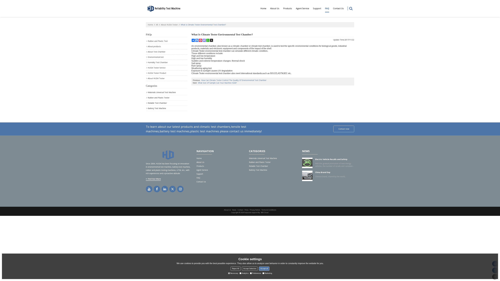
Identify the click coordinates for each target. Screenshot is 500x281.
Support (317, 8)
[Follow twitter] (172, 189)
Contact (240, 210)
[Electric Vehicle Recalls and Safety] (307, 163)
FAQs (246, 210)
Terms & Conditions (268, 210)
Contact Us (338, 8)
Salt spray (196, 63)
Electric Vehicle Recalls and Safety (331, 159)
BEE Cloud (264, 212)
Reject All (235, 269)
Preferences (256, 273)
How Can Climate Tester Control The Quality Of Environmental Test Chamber (233, 80)
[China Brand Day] (307, 176)
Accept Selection (249, 269)
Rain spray (196, 66)
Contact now (343, 129)
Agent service (302, 8)
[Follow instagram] (180, 189)
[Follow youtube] (149, 189)
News (234, 210)
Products (287, 8)
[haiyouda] (164, 8)
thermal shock (238, 61)
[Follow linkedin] (164, 189)
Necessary (234, 273)
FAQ (327, 8)
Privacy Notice (255, 210)
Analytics (245, 273)
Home (263, 8)
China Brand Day (322, 172)
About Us (227, 210)
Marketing (268, 273)
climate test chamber (260, 46)
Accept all (264, 269)
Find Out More (154, 179)
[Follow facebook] (157, 189)
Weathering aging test (201, 68)
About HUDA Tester (169, 24)
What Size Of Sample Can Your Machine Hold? (217, 83)
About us (274, 8)
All (157, 24)
